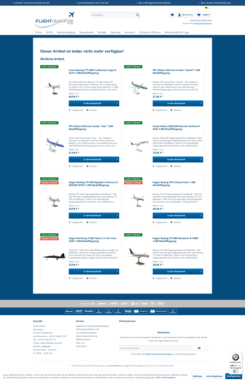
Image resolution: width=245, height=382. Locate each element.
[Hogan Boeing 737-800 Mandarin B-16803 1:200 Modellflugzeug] (138, 256)
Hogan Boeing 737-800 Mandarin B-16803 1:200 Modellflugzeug (175, 240)
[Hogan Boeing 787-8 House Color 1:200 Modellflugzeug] (138, 200)
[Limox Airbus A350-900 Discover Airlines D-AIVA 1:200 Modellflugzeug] (138, 144)
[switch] (235, 371)
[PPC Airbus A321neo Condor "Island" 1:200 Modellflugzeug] (138, 88)
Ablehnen (197, 376)
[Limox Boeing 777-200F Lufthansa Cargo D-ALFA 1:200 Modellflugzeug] (54, 88)
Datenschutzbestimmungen (158, 354)
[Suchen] (138, 15)
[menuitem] (115, 15)
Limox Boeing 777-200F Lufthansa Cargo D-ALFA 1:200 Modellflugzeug (93, 72)
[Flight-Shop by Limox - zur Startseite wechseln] (54, 20)
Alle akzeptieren (214, 376)
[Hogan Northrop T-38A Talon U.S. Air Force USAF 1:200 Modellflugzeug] (54, 256)
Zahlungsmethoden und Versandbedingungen (87, 331)
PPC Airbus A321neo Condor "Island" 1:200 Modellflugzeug (176, 72)
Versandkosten (115, 365)
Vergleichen (77, 110)
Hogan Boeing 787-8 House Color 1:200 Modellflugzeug (174, 184)
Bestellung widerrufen (201, 20)
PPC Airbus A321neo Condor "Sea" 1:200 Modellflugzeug (91, 128)
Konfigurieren (233, 376)
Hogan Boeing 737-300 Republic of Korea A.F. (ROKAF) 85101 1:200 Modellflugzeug (94, 184)
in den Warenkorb (92, 103)
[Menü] (240, 354)
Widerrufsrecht (83, 339)
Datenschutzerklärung (202, 23)
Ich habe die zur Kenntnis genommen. (165, 354)
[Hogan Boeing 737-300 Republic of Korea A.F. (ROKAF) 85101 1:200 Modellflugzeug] (54, 200)
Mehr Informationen (165, 377)
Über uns (80, 342)
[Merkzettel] (172, 15)
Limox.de (46, 346)
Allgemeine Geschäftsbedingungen (92, 326)
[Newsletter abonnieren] (199, 348)
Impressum (81, 346)
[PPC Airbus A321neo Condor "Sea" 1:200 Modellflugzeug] (54, 144)
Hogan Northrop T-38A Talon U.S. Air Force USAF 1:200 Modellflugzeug (92, 240)
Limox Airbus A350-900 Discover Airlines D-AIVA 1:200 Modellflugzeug (176, 128)
